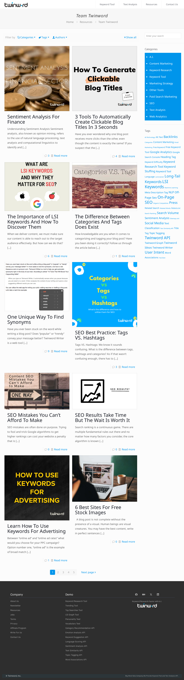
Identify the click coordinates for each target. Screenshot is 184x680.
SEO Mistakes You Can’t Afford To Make (34, 417)
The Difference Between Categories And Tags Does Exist (102, 221)
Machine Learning (171, 188)
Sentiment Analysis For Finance (33, 119)
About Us (14, 601)
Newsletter (15, 606)
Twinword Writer (163, 247)
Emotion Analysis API (75, 633)
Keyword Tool (158, 76)
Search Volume (168, 213)
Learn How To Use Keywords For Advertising (36, 528)
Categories (26, 37)
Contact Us (15, 637)
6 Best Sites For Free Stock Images (98, 510)
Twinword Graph (154, 243)
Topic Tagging (157, 233)
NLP (171, 192)
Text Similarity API (166, 228)
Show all (131, 37)
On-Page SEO (159, 199)
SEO (152, 103)
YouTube (162, 258)
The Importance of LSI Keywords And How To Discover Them (32, 221)
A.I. (152, 57)
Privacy (13, 624)
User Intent (154, 252)
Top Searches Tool (74, 610)
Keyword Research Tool (76, 601)
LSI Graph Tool (72, 615)
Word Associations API (76, 660)
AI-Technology (150, 137)
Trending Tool (71, 606)
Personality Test (72, 619)
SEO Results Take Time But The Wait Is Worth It (102, 417)
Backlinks (171, 136)
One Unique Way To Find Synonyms (35, 319)
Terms (13, 619)
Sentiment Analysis (157, 218)
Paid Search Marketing (163, 96)
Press (173, 202)
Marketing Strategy (161, 83)
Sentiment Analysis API (76, 646)
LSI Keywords (156, 184)
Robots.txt (175, 208)
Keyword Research (161, 70)
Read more (60, 155)
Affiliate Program (18, 628)
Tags (44, 37)
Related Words (165, 208)
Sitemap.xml (174, 218)
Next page (87, 572)
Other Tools (157, 90)
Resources (86, 22)
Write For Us (16, 633)
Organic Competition (160, 203)
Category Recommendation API (79, 628)
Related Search (152, 208)
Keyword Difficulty (154, 162)
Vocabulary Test (72, 624)
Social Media (154, 223)
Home (70, 22)
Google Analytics (161, 152)
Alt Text (159, 137)
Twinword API (157, 237)
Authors (60, 37)
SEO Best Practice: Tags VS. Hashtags (101, 335)
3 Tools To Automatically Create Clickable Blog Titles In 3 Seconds (103, 121)
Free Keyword (159, 147)
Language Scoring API (75, 642)
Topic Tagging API (73, 655)
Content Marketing (161, 63)
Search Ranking (150, 213)
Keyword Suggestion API (76, 637)
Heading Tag (168, 157)
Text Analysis (157, 110)
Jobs (12, 615)
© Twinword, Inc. (13, 676)
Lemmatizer (159, 177)
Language (150, 176)
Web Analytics (158, 116)
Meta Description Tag (156, 192)
